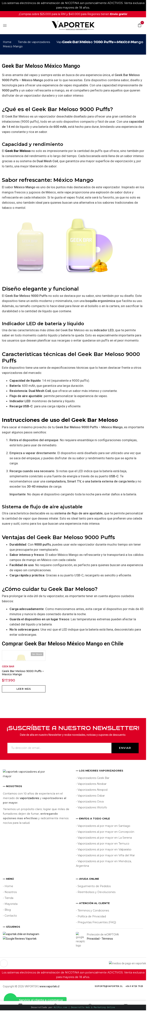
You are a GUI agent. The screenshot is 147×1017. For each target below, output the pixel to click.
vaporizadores (29, 798)
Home (7, 42)
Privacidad (93, 938)
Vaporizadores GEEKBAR (73, 42)
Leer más (24, 688)
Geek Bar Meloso (18, 151)
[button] (139, 25)
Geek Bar (8, 666)
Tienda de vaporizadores (34, 42)
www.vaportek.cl (49, 986)
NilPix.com (84, 1007)
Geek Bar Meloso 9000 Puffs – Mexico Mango (23, 672)
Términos (107, 938)
